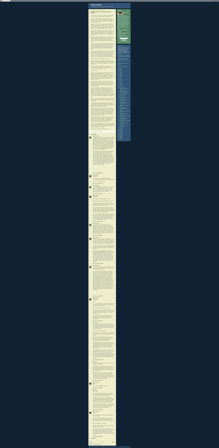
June (121, 81)
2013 (120, 79)
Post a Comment (93, 438)
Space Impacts (121, 95)
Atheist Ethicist (96, 5)
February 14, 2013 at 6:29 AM (98, 320)
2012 (120, 129)
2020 (120, 69)
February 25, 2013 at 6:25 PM (98, 409)
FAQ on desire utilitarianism (122, 66)
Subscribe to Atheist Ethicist (122, 33)
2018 (120, 72)
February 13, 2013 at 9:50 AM (98, 235)
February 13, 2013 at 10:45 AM (98, 263)
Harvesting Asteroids (122, 94)
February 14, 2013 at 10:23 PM (98, 359)
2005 (120, 139)
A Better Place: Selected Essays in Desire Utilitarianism (124, 52)
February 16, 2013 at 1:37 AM (98, 380)
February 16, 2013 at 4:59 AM (98, 387)
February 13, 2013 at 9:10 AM (98, 193)
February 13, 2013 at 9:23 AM (98, 221)
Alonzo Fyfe (95, 174)
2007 (120, 136)
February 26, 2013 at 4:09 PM (98, 436)
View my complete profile (123, 29)
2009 (120, 133)
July (120, 80)
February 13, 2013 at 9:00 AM (98, 183)
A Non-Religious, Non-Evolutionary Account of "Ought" (123, 103)
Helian (94, 389)
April (120, 84)
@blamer (94, 322)
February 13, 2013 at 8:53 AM (98, 172)
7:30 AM (100, 131)
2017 (120, 73)
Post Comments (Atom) (98, 444)
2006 (120, 137)
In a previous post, (121, 55)
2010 (120, 132)
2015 (120, 76)
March (121, 85)
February (121, 87)
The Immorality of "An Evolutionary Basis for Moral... (123, 108)
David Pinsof (95, 185)
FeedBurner (126, 41)
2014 (120, 77)
